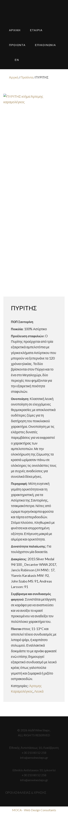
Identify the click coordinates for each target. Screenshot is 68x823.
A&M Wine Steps (34, 15)
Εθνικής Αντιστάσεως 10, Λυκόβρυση (34, 747)
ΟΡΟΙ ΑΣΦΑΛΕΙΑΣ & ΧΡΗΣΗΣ (25, 792)
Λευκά (38, 691)
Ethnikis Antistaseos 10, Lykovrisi (34, 770)
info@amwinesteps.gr (34, 757)
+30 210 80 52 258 (34, 752)
